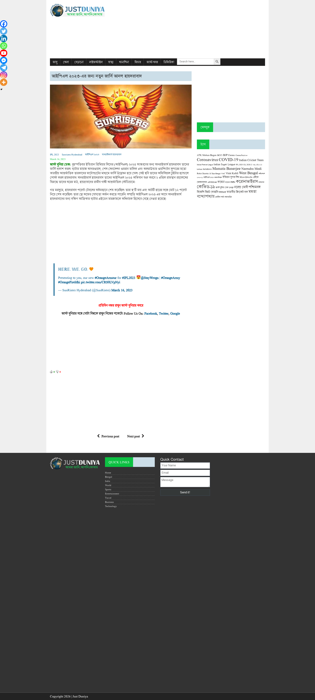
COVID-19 (228, 159)
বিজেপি (200, 192)
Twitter (163, 313)
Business (109, 501)
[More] (3, 82)
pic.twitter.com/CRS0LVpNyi (100, 282)
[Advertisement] (194, 29)
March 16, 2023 (122, 290)
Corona (231, 155)
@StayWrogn (150, 278)
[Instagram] (3, 75)
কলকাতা (261, 182)
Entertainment (112, 493)
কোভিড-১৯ (206, 186)
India (107, 480)
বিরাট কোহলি (211, 192)
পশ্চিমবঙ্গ (254, 187)
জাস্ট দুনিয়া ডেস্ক (222, 187)
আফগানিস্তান (218, 177)
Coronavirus (207, 159)
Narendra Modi (251, 169)
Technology (111, 506)
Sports (108, 489)
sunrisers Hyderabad (72, 154)
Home (108, 472)
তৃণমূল (231, 187)
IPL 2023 (54, 154)
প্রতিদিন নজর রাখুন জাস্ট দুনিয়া (116, 305)
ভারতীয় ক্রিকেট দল (237, 192)
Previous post (110, 436)
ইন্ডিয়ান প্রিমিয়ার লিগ (246, 177)
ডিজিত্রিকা (169, 62)
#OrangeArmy (170, 278)
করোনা (220, 181)
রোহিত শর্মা (219, 197)
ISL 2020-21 (247, 165)
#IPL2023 (128, 278)
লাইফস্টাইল (95, 62)
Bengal (108, 476)
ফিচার (138, 62)
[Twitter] (3, 31)
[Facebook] (3, 24)
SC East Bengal (215, 174)
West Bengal (248, 173)
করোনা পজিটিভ (230, 182)
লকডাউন (228, 197)
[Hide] (1, 89)
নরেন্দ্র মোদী (241, 187)
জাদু (55, 62)
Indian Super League (224, 164)
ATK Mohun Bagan (207, 155)
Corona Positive (241, 155)
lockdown (207, 169)
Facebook (150, 313)
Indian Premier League (205, 164)
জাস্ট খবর (152, 62)
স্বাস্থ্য (110, 62)
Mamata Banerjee (226, 168)
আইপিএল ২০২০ (208, 177)
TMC (223, 174)
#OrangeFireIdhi (69, 282)
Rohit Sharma (203, 173)
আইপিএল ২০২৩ (92, 154)
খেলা (66, 62)
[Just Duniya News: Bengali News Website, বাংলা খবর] (84, 10)
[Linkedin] (3, 38)
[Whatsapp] (3, 45)
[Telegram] (3, 67)
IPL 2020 (239, 164)
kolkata (199, 169)
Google (175, 313)
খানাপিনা (124, 62)
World (108, 485)
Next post (133, 436)
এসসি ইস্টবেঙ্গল (212, 182)
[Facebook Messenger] (3, 60)
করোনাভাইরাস (247, 181)
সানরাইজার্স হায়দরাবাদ (111, 154)
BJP (225, 154)
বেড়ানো (78, 62)
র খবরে (139, 305)
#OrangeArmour (105, 278)
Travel (108, 497)
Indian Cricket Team (251, 160)
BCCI (219, 155)
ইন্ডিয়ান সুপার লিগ (231, 177)
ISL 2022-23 (257, 165)
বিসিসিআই (222, 192)
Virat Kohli (232, 173)
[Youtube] (3, 53)
